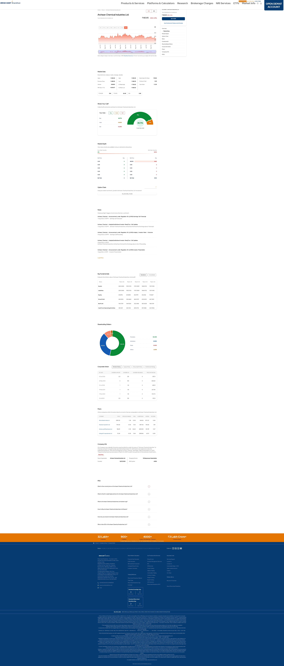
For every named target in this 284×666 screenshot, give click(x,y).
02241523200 (103, 582)
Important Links (170, 555)
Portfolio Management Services (154, 561)
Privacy (100, 616)
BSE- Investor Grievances (113, 618)
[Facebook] (173, 548)
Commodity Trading (151, 573)
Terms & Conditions (116, 616)
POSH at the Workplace (161, 621)
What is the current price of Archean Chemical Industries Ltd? (115, 486)
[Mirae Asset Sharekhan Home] (104, 555)
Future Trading (150, 568)
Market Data (166, 31)
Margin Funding (150, 577)
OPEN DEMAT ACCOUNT (274, 5)
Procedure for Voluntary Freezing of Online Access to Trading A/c (131, 621)
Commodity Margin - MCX (173, 566)
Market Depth (165, 33)
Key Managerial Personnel (120, 620)
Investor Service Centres (159, 618)
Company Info (165, 51)
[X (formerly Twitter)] (178, 548)
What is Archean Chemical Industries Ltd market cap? (113, 501)
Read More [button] (100, 454)
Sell (123, 113)
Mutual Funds (150, 559)
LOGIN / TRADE (258, 1)
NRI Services (223, 3)
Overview (164, 28)
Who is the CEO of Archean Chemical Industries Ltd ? (112, 524)
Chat (101, 587)
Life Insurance (150, 582)
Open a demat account (172, 568)
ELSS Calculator (131, 561)
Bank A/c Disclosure (137, 618)
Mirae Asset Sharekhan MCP (153, 584)
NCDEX (152, 611)
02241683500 (110, 582)
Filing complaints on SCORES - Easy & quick (132, 617)
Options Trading (151, 570)
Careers (168, 570)
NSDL (143, 611)
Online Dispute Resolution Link (170, 618)
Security (147, 616)
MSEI (136, 611)
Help (247, 1)
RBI (146, 611)
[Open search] (258, 3)
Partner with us (170, 577)
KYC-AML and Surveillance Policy (133, 616)
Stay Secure (104, 617)
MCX (149, 611)
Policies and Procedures (107, 616)
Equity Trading (150, 579)
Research (182, 3)
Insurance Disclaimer (111, 622)
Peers (163, 49)
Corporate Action (166, 46)
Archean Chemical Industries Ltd (113, 10)
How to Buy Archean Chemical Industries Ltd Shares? (112, 509)
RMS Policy (143, 616)
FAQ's (163, 54)
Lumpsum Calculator (132, 568)
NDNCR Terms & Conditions (117, 617)
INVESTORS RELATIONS (165, 611)
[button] (139, 118)
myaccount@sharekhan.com (106, 585)
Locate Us (169, 561)
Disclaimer (171, 616)
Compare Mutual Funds (133, 566)
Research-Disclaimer (153, 616)
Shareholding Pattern (167, 44)
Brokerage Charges (202, 3)
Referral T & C (123, 616)
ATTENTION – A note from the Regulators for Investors (152, 617)
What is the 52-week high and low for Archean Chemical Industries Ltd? (118, 494)
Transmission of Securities (164, 622)
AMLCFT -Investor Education (180, 617)
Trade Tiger (130, 580)
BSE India (127, 611)
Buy (111, 113)
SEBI (123, 611)
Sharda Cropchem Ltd (104, 424)
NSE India (132, 611)
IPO (148, 563)
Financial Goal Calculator (133, 559)
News (163, 39)
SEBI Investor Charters (102, 618)
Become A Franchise (242, 1)
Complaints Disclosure (128, 618)
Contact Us (169, 563)
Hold (116, 113)
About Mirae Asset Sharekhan (173, 586)
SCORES (157, 611)
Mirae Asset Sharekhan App (134, 582)
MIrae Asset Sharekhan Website (135, 578)
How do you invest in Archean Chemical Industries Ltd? (113, 517)
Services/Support (171, 559)
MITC (106, 622)
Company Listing (103, 543)
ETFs (236, 3)
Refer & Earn (251, 1)
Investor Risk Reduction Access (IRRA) (171, 620)
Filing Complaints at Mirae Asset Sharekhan (134, 620)
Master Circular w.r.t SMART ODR (144, 624)
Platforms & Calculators (160, 3)
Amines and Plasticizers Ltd (105, 429)
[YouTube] (181, 548)
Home (99, 10)
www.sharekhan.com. (153, 659)
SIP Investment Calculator (134, 563)
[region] (127, 194)
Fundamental (165, 41)
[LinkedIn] (176, 548)
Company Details (111, 543)
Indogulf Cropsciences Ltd (105, 433)
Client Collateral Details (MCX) (172, 621)
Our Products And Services (153, 555)
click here (162, 655)
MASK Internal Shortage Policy (152, 622)
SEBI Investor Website (113, 621)
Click (133, 663)
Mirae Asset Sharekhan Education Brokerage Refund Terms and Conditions (131, 622)
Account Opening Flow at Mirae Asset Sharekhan (153, 620)
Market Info (248, 3)
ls (103, 620)
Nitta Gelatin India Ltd (104, 420)
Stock (103, 10)
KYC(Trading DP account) (169, 617)
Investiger (130, 585)
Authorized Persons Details (109, 620)
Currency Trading (151, 575)
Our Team (169, 573)
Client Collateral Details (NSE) (150, 621)
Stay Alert (110, 617)
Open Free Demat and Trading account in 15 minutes (173, 23)
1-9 (159, 548)
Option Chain (165, 36)
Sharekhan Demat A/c (128, 55)
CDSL (139, 611)
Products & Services (132, 3)
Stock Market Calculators (133, 555)
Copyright (160, 616)
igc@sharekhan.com (169, 636)
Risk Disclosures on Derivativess (147, 618)
